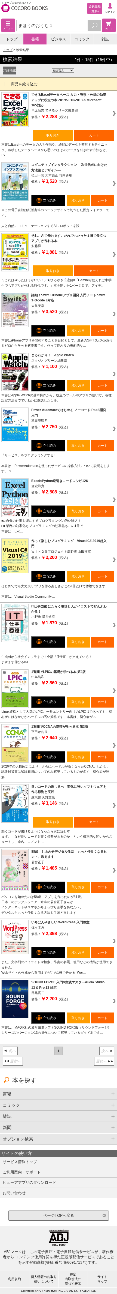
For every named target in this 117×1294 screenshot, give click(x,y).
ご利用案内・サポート (22, 1172)
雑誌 (105, 39)
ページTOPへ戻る (58, 1215)
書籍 (35, 39)
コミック (82, 39)
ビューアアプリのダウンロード (29, 1182)
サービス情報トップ (20, 1162)
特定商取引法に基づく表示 (73, 1279)
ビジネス (58, 39)
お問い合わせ (14, 1193)
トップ (11, 39)
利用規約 (14, 1279)
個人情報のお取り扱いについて (44, 1279)
